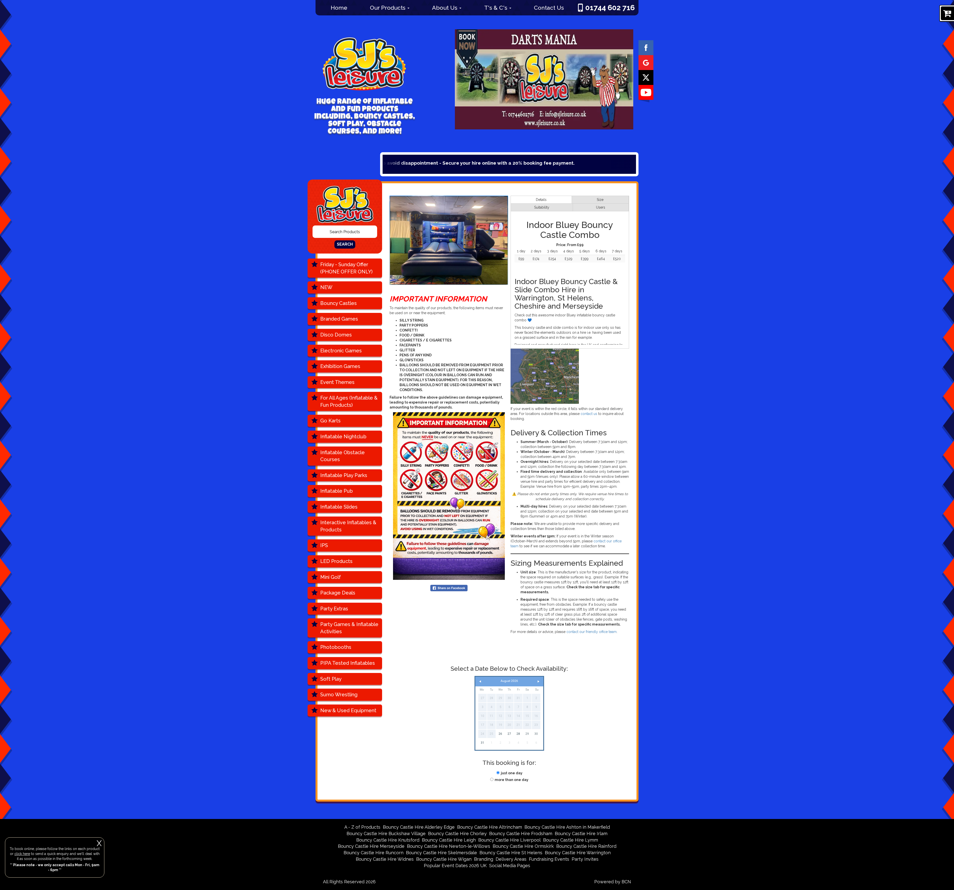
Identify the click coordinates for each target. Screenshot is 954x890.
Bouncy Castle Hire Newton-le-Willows (448, 846)
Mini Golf (330, 577)
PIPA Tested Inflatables (347, 663)
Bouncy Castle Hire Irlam (581, 833)
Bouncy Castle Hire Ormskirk (523, 846)
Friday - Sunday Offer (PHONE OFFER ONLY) (346, 268)
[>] (538, 681)
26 (500, 734)
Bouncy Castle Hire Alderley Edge (419, 827)
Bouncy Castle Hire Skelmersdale (441, 852)
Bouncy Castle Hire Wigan (444, 859)
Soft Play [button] (331, 679)
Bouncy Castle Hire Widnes (385, 859)
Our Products (388, 7)
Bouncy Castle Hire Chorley (457, 833)
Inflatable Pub (336, 491)
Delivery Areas (511, 859)
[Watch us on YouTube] (645, 92)
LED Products (336, 561)
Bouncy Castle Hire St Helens (510, 852)
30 (536, 734)
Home (339, 7)
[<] (480, 681)
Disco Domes (336, 335)
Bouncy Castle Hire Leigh (449, 840)
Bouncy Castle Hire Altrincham (489, 827)
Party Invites (585, 859)
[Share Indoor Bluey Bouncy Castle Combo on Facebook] (449, 588)
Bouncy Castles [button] (338, 303)
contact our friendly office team (591, 632)
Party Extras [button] (334, 609)
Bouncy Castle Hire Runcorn (373, 852)
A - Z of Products (362, 827)
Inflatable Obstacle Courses (342, 456)
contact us (589, 414)
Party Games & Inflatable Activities (349, 627)
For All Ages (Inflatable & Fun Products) (349, 401)
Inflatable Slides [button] (339, 507)
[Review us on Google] (645, 62)
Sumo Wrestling (339, 695)
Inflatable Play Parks (343, 475)
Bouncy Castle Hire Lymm (570, 840)
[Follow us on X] (645, 77)
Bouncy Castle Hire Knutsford (387, 840)
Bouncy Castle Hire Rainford (586, 846)
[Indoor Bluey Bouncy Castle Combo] (449, 240)
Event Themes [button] (337, 382)
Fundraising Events (549, 859)
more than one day (511, 780)
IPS (324, 545)
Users (600, 207)
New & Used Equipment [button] (348, 710)
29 (527, 734)
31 (482, 742)
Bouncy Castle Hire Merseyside (371, 846)
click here (22, 854)
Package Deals (337, 593)
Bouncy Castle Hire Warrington (578, 852)
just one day (511, 773)
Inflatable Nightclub (343, 437)
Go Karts (330, 421)
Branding (483, 859)
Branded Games (339, 319)
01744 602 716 (610, 7)
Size (600, 200)
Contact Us (549, 7)
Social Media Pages (509, 865)
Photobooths (335, 647)
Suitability (541, 207)
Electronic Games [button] (341, 351)
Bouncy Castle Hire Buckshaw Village (386, 833)
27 (509, 734)
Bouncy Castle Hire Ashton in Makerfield (567, 827)
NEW (326, 287)
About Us (445, 7)
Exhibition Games (340, 366)
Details (541, 200)
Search (345, 244)
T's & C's (496, 7)
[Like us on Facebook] (645, 47)
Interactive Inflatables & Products (348, 526)
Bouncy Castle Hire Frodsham (520, 833)
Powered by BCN (612, 881)
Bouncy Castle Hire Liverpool (509, 840)
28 (518, 734)
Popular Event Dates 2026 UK (455, 865)
